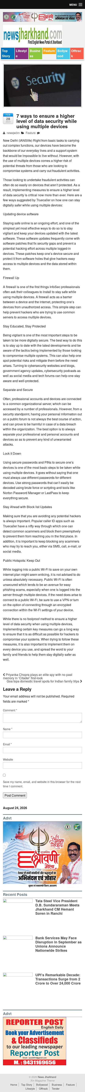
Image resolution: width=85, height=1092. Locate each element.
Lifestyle (21, 53)
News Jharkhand (46, 1077)
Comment (10, 710)
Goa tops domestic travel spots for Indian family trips (43, 681)
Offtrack (76, 53)
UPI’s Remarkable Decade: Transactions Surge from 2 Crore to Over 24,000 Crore (58, 979)
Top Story (6, 53)
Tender (56, 1088)
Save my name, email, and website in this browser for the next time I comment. (42, 784)
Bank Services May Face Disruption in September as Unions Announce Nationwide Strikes (58, 944)
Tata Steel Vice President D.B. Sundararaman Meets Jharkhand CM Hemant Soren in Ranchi (57, 907)
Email (7, 744)
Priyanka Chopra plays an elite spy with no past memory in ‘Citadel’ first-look (37, 676)
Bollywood (62, 53)
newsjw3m (13, 133)
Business (35, 53)
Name (7, 729)
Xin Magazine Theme (42, 1080)
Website (8, 759)
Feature (49, 50)
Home (13, 1084)
